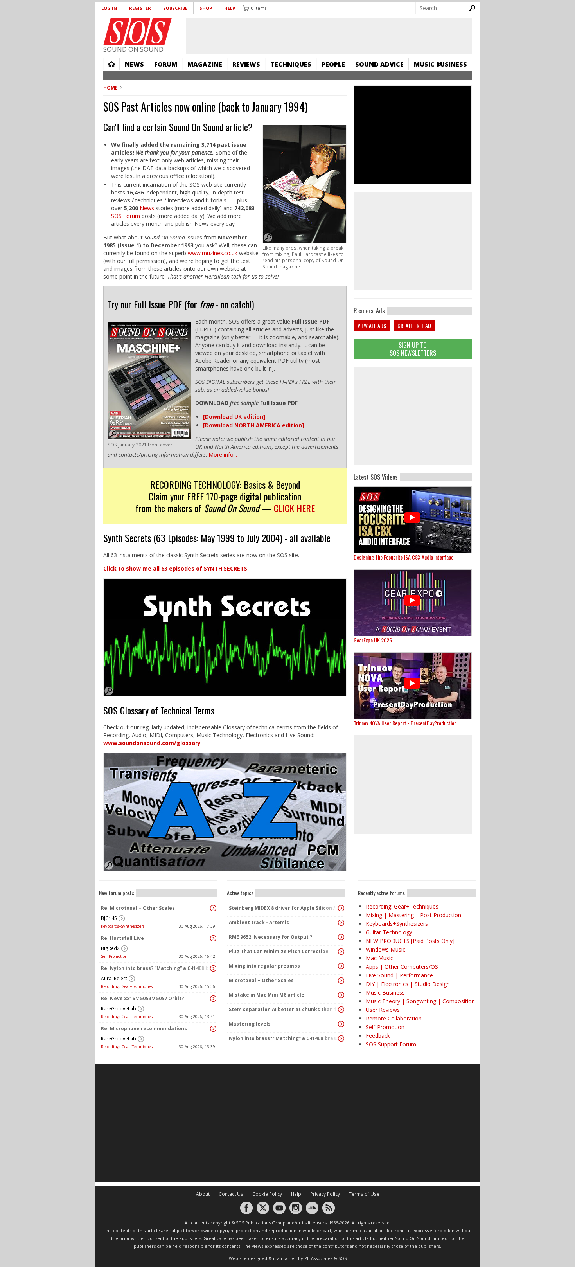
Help (229, 8)
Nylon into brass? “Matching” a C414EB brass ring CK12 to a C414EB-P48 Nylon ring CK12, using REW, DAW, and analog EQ (284, 1038)
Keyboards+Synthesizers (122, 926)
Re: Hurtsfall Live (122, 938)
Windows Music (385, 949)
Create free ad (414, 325)
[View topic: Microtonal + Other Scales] (341, 980)
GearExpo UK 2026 (373, 640)
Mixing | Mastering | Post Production (413, 915)
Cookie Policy (267, 1194)
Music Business (440, 64)
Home (111, 64)
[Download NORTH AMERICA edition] (253, 425)
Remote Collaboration (394, 1018)
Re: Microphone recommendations (144, 1028)
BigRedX (110, 948)
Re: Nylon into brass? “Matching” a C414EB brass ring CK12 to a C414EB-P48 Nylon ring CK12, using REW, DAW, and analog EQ (156, 968)
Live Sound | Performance (399, 975)
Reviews (246, 64)
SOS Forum (125, 216)
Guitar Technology (389, 932)
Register (140, 8)
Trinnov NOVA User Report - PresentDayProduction (405, 723)
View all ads (372, 325)
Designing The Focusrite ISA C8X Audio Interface (403, 557)
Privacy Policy (325, 1194)
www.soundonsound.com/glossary (152, 743)
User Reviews (383, 1009)
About (203, 1194)
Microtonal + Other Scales (261, 980)
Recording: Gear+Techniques (127, 986)
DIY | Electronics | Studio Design (408, 984)
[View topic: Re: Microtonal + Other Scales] (213, 908)
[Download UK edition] (234, 416)
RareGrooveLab (118, 1008)
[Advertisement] (412, 416)
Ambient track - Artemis (259, 922)
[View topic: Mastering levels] (341, 1024)
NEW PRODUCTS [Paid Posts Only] (410, 941)
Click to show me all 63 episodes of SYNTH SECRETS (175, 568)
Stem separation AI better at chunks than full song (284, 1009)
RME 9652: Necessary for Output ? (270, 937)
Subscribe (175, 8)
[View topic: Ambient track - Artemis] (341, 922)
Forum (165, 64)
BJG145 (109, 918)
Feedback (378, 1035)
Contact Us (231, 1194)
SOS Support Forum (391, 1044)
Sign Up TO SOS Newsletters (413, 349)
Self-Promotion (114, 956)
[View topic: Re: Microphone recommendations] (213, 1028)
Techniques (290, 64)
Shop (205, 8)
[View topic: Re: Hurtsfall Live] (213, 938)
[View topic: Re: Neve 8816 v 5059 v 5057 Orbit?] (213, 998)
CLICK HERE (294, 508)
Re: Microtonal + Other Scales (138, 908)
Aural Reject (114, 978)
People (333, 64)
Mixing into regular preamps (264, 966)
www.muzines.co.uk (213, 253)
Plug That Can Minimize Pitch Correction (279, 951)
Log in (109, 8)
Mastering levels (250, 1023)
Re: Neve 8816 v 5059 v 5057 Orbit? (142, 998)
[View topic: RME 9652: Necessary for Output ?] (341, 937)
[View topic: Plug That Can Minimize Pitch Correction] (341, 951)
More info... (222, 454)
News (134, 64)
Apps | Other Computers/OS (402, 966)
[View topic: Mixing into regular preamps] (341, 966)
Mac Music (379, 958)
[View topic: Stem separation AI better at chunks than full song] (341, 1009)
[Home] (137, 31)
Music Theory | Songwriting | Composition (420, 1001)
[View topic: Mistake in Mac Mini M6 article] (341, 995)
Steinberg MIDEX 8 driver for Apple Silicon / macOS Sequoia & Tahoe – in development (284, 908)
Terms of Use (364, 1194)
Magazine (204, 64)
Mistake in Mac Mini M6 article (266, 995)
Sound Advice (379, 64)
